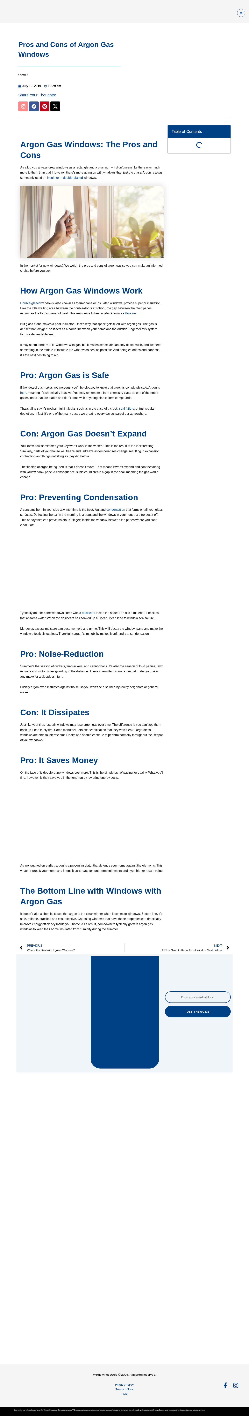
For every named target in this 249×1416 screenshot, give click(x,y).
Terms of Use (124, 1389)
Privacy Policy (124, 1384)
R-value (130, 313)
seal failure (126, 408)
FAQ (124, 1394)
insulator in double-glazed (65, 177)
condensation (115, 509)
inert (23, 392)
